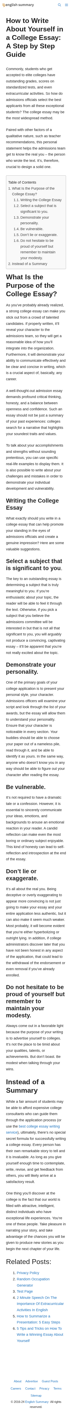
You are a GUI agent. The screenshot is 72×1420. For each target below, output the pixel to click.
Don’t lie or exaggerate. (39, 235)
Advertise (31, 1381)
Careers (16, 1388)
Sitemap (36, 1395)
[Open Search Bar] (59, 5)
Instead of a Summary (29, 264)
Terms (57, 1388)
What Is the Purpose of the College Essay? (33, 191)
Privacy (44, 1388)
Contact (30, 1388)
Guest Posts (50, 1381)
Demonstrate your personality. (34, 220)
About (17, 1381)
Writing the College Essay (41, 200)
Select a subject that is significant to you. (38, 209)
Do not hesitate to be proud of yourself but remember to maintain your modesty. (37, 249)
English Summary (37, 1401)
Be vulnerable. (31, 229)
